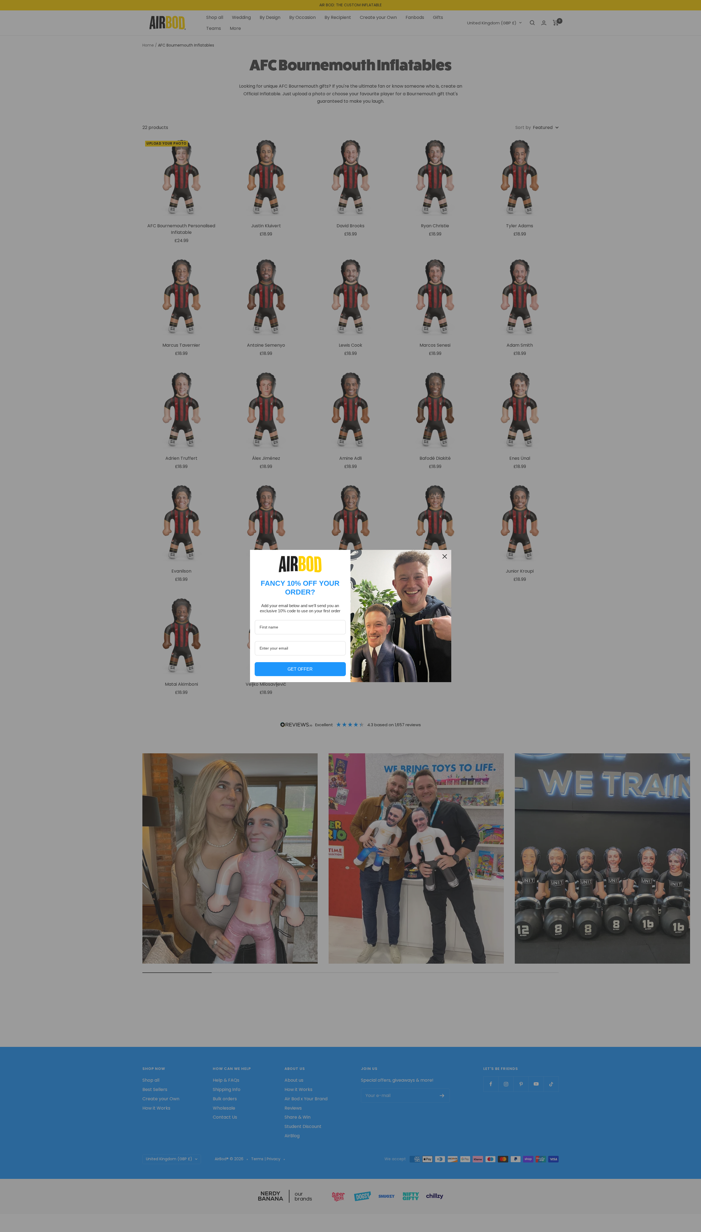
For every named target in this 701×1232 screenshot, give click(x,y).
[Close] (444, 556)
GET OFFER (300, 669)
